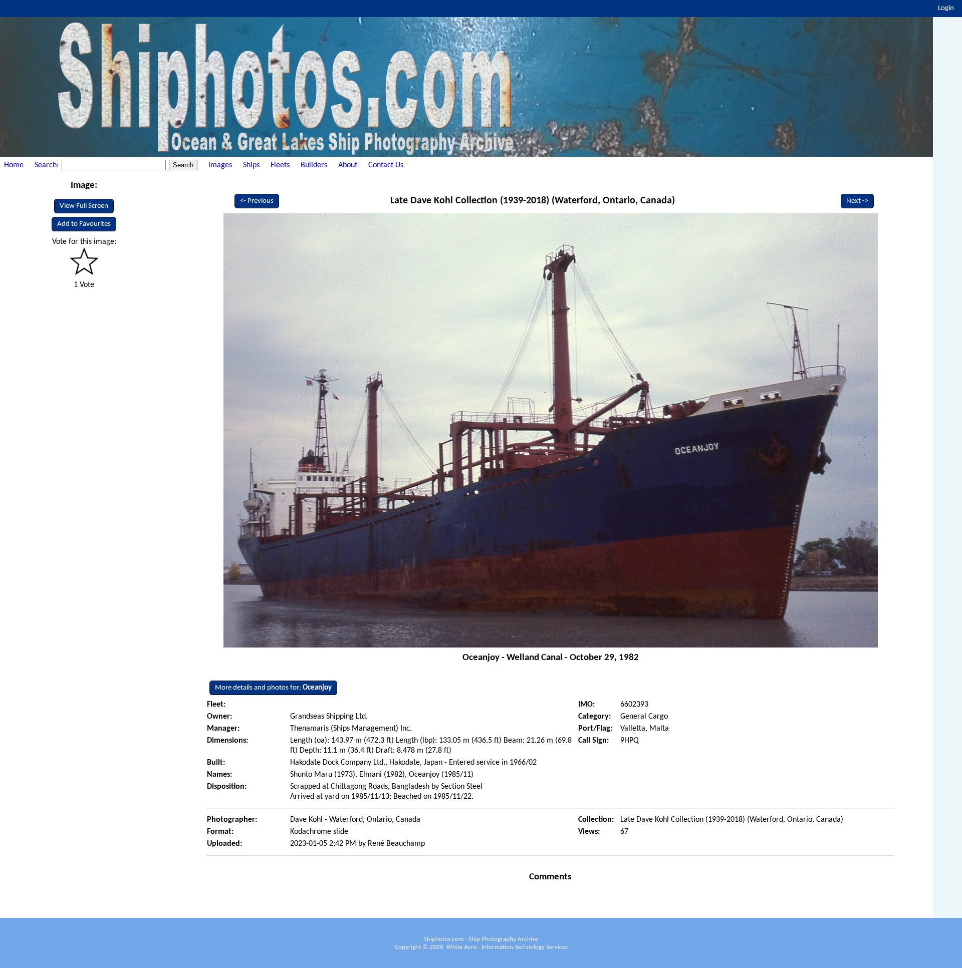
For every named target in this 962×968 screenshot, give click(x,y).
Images (220, 165)
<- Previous (257, 201)
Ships (251, 165)
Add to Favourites (84, 224)
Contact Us (385, 165)
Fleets (280, 165)
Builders (314, 165)
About (347, 165)
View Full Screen (84, 206)
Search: (48, 165)
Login (946, 8)
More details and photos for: (273, 688)
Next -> (857, 201)
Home (14, 165)
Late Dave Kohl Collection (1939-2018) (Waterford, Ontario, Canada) (532, 201)
